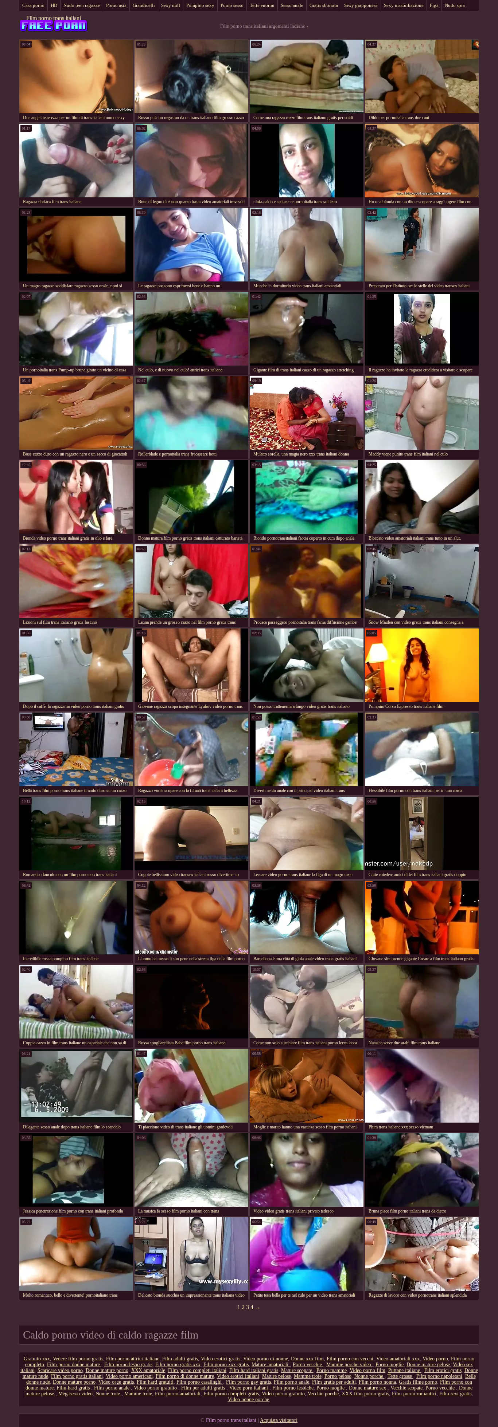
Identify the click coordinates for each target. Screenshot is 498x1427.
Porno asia (116, 5)
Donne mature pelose (428, 1364)
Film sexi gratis (455, 1393)
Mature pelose (276, 1376)
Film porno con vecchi (350, 1358)
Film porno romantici (414, 1393)
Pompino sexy (200, 5)
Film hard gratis (74, 1388)
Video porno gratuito (156, 1388)
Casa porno (33, 5)
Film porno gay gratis (248, 1382)
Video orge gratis (116, 1382)
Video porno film (367, 1370)
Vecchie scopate (406, 1388)
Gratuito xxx (37, 1358)
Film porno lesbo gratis (128, 1364)
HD (54, 5)
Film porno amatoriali (178, 1393)
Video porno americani (129, 1376)
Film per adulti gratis (203, 1388)
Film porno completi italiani (197, 1370)
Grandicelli (144, 5)
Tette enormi (262, 5)
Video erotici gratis (220, 1358)
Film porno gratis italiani (77, 1376)
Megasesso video (75, 1393)
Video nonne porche (248, 1399)
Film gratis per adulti (334, 1382)
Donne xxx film (307, 1358)
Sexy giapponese (361, 5)
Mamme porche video (349, 1364)
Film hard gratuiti (155, 1382)
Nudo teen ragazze (81, 5)
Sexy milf (170, 5)
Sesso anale (292, 5)
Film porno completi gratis (231, 1393)
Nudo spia (455, 5)
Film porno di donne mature (185, 1376)
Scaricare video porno (60, 1370)
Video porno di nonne (265, 1358)
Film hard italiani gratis (253, 1370)
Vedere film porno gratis (78, 1358)
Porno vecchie (308, 1364)
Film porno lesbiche (293, 1388)
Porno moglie (390, 1364)
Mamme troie (308, 1376)
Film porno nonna (377, 1382)
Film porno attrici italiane (132, 1358)
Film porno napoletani (439, 1376)
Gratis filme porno (418, 1382)
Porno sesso (232, 5)
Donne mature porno (107, 1370)
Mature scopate (297, 1370)
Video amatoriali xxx (398, 1358)
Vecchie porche (323, 1393)
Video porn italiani (249, 1388)
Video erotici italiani (238, 1376)
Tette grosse (400, 1376)
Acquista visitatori (278, 1420)
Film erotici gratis (443, 1370)
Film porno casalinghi (199, 1382)
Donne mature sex (368, 1388)
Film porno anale (291, 1382)
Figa (434, 5)
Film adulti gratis (180, 1358)
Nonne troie (108, 1393)
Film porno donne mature (74, 1364)
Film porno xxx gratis (226, 1364)
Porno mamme (331, 1370)
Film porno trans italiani (53, 18)
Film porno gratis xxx (178, 1364)
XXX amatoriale (148, 1370)
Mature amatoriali (271, 1364)
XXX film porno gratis (365, 1393)
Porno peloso (337, 1376)
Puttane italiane (404, 1370)
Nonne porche (369, 1376)
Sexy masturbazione (404, 5)
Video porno (435, 1358)
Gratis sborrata (324, 5)
